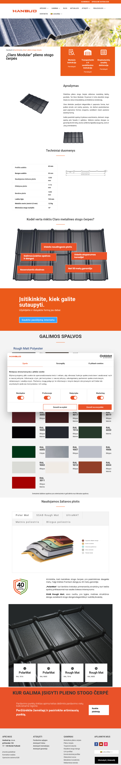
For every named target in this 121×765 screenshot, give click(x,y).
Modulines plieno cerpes (72, 740)
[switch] (47, 398)
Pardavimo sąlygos (40, 740)
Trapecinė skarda (70, 746)
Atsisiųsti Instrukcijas (41, 746)
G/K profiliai (68, 751)
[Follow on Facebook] (96, 744)
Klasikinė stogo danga (72, 749)
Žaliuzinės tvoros (70, 757)
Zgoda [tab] (25, 363)
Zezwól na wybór (60, 407)
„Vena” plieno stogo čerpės (32, 50)
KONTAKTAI (44, 14)
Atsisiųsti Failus (39, 743)
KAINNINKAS (85, 2)
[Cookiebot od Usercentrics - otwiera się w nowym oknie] (101, 356)
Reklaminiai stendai (71, 763)
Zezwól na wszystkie (94, 407)
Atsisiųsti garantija (40, 749)
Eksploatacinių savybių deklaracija (103, 62)
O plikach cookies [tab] (96, 363)
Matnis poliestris (27, 522)
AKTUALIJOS (74, 8)
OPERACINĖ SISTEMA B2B (100, 2)
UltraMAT (72, 515)
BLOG (65, 8)
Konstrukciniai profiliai (72, 754)
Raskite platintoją (96, 710)
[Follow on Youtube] (101, 744)
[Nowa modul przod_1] (73, 144)
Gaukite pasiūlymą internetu (38, 320)
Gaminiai (17, 50)
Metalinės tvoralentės (71, 760)
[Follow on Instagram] (106, 744)
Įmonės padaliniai (8, 752)
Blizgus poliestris (58, 522)
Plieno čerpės (68, 743)
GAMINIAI (55, 8)
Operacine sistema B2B (10, 758)
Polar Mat (22, 515)
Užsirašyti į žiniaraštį (106, 760)
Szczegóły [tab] (60, 363)
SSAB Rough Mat (47, 515)
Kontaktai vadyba (8, 755)
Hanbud (9, 50)
